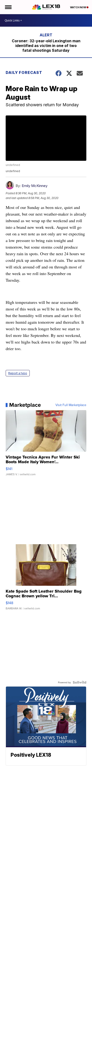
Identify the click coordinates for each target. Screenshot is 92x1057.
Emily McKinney (34, 185)
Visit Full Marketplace (70, 405)
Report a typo (17, 373)
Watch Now (78, 7)
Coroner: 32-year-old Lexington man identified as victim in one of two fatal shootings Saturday (46, 45)
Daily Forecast (24, 72)
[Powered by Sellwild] (79, 682)
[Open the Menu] (8, 7)
